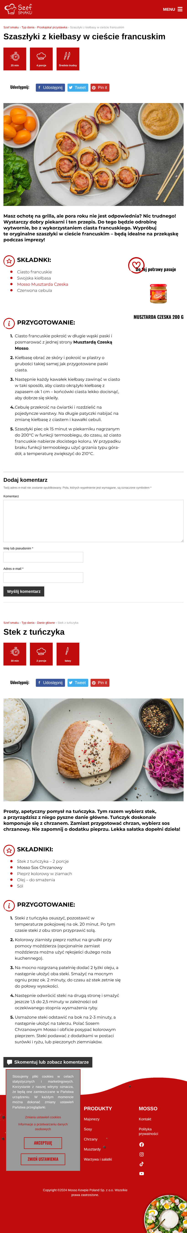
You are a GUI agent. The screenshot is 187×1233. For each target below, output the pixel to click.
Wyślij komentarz (24, 591)
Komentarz (11, 496)
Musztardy (92, 1149)
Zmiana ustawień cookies (43, 1117)
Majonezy (91, 1119)
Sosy (88, 1129)
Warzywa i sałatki (98, 1159)
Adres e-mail (13, 568)
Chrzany (91, 1139)
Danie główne (46, 622)
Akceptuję (43, 1143)
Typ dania (27, 27)
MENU (172, 10)
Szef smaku (11, 27)
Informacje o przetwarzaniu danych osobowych (43, 1126)
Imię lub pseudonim (18, 548)
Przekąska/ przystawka (52, 27)
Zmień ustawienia (43, 1159)
